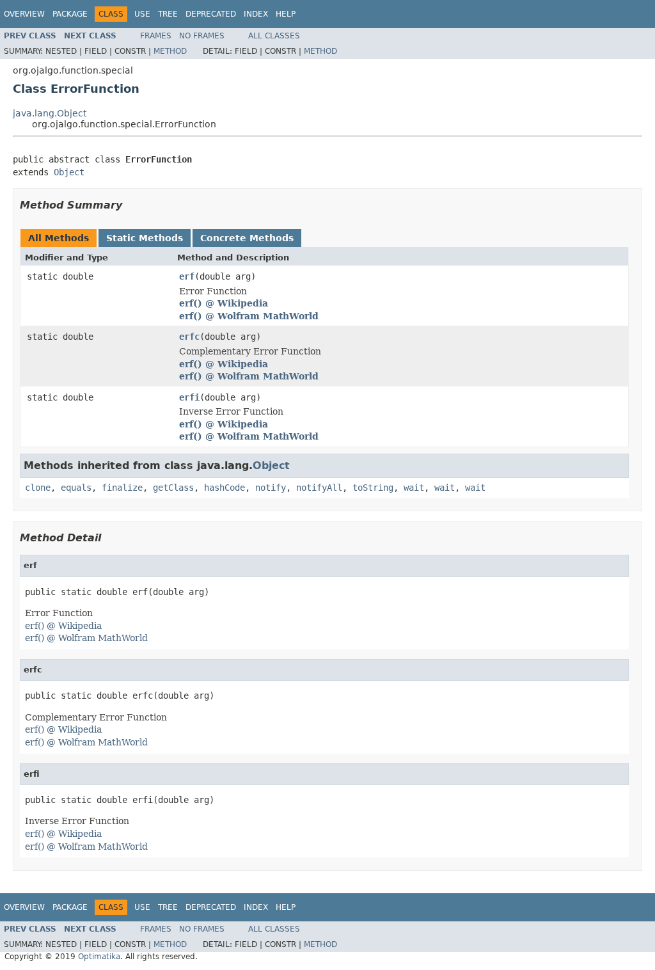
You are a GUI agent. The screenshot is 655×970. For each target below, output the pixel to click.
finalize (122, 487)
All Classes (274, 35)
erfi (189, 397)
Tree (168, 14)
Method (170, 51)
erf (186, 276)
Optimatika (99, 956)
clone (38, 487)
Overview (24, 14)
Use (142, 14)
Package (70, 14)
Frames (155, 35)
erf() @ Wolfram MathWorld (249, 316)
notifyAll (319, 487)
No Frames (202, 35)
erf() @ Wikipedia (223, 303)
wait (414, 487)
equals (76, 487)
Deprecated (210, 14)
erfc (189, 336)
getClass (173, 487)
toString (372, 487)
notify (270, 487)
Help (286, 14)
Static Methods (144, 238)
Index (256, 14)
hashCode (224, 487)
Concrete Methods (247, 238)
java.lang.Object (49, 113)
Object (69, 172)
